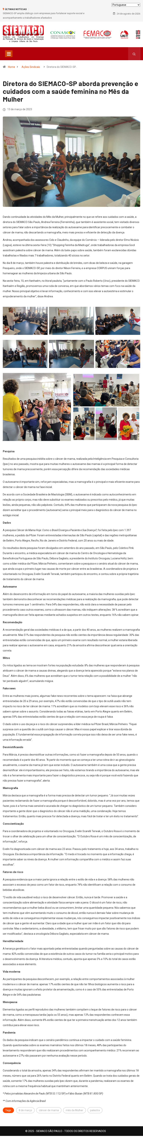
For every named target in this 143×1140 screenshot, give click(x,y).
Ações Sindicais (31, 66)
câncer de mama (49, 1110)
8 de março (25, 1110)
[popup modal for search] (134, 53)
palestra (95, 1110)
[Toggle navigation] (9, 54)
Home (11, 66)
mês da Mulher (74, 1110)
